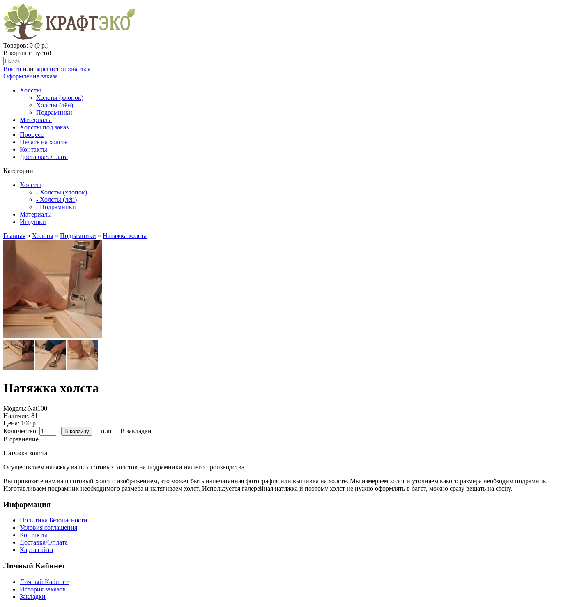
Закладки (33, 596)
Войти (12, 68)
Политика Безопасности (53, 520)
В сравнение (21, 439)
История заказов (43, 589)
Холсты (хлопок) (59, 97)
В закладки (136, 430)
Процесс (32, 134)
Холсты (30, 90)
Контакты (33, 149)
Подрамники (54, 112)
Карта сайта (36, 549)
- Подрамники (56, 206)
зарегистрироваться (62, 68)
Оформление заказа (30, 76)
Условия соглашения (48, 527)
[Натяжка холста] (52, 335)
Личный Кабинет (44, 581)
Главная (14, 235)
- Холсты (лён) (56, 199)
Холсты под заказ (44, 127)
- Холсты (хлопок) (61, 192)
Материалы (36, 119)
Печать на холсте (43, 141)
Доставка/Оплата (44, 156)
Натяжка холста (125, 235)
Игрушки (33, 221)
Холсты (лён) (54, 105)
